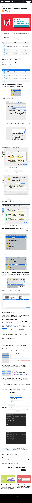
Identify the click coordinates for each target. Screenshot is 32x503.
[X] (17, 496)
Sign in (24, 1)
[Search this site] (22, 1)
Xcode (3, 6)
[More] (18, 1)
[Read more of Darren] (3, 11)
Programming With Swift (7, 1)
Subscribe (28, 1)
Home (15, 1)
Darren (6, 10)
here (16, 463)
